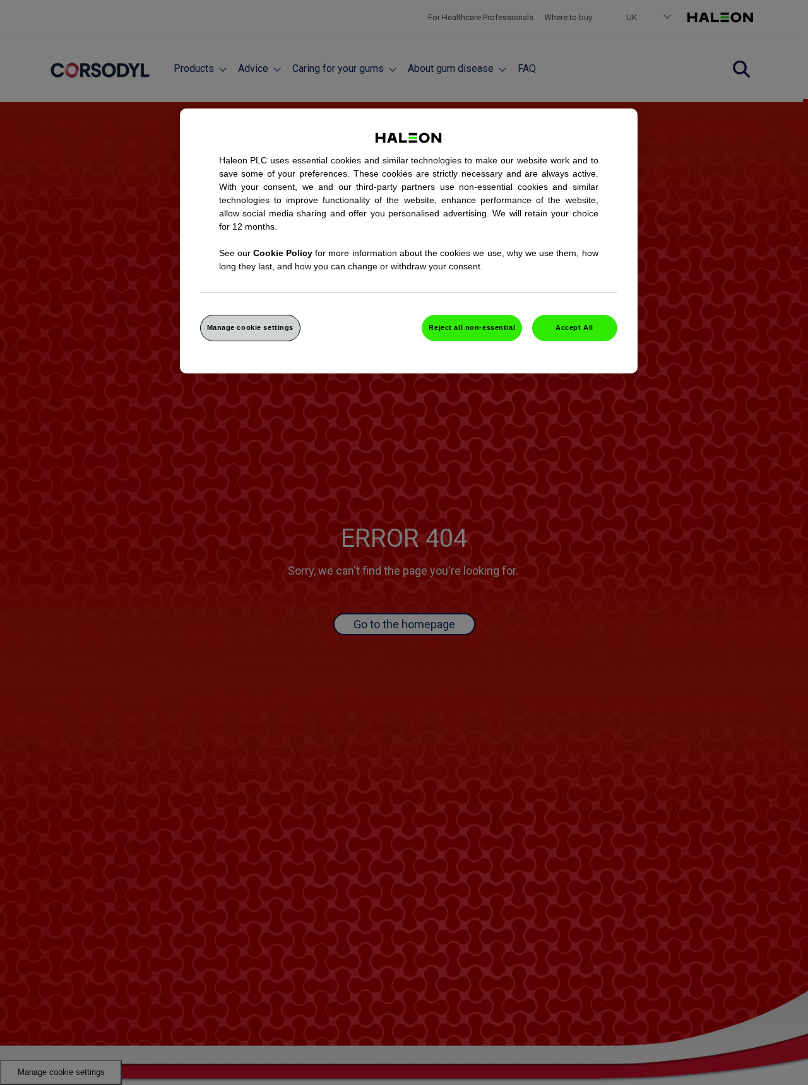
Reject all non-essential (472, 327)
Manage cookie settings (250, 327)
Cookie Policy (282, 253)
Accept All (574, 327)
